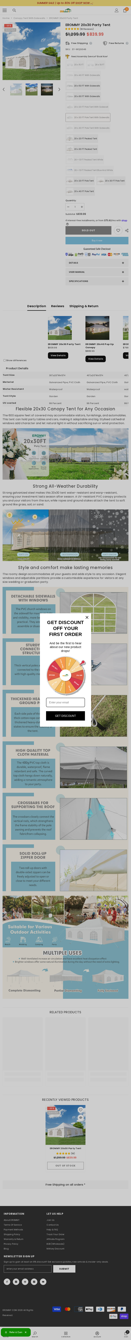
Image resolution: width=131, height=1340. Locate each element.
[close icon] (87, 617)
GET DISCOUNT (65, 715)
